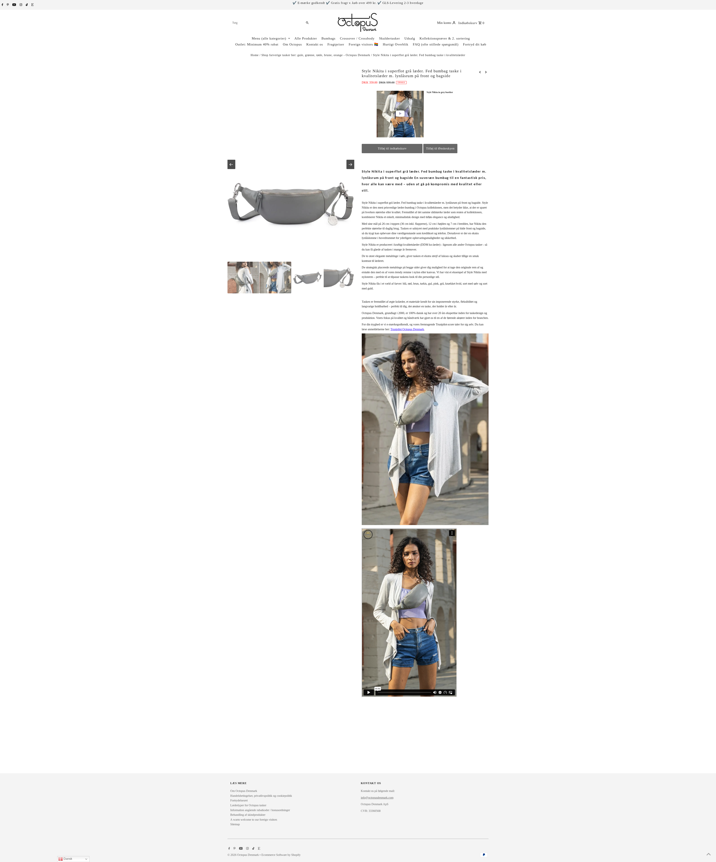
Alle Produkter (305, 38)
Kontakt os (314, 44)
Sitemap (235, 824)
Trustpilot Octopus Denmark (407, 329)
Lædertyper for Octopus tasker (248, 805)
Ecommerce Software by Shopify (281, 854)
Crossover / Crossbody (357, 38)
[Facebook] (2, 5)
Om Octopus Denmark (243, 790)
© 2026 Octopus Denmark (243, 854)
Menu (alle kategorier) (269, 38)
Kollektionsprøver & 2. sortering (445, 38)
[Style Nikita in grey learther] (400, 114)
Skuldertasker (389, 38)
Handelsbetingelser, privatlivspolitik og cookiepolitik (261, 795)
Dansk (67, 858)
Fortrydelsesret (239, 800)
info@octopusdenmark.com (377, 797)
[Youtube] (13, 5)
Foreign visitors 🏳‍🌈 (363, 44)
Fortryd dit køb (474, 44)
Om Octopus (292, 44)
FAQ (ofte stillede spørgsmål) (436, 44)
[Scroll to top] (708, 854)
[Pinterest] (7, 5)
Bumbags (328, 38)
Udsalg (409, 38)
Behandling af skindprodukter (247, 814)
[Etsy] (32, 5)
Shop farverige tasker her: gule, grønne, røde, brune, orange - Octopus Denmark (315, 55)
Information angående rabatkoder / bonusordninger (260, 810)
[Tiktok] (26, 5)
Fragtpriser (335, 44)
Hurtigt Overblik (395, 44)
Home (255, 55)
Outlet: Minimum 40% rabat (256, 44)
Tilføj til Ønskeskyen (440, 148)
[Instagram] (20, 5)
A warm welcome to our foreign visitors (253, 819)
